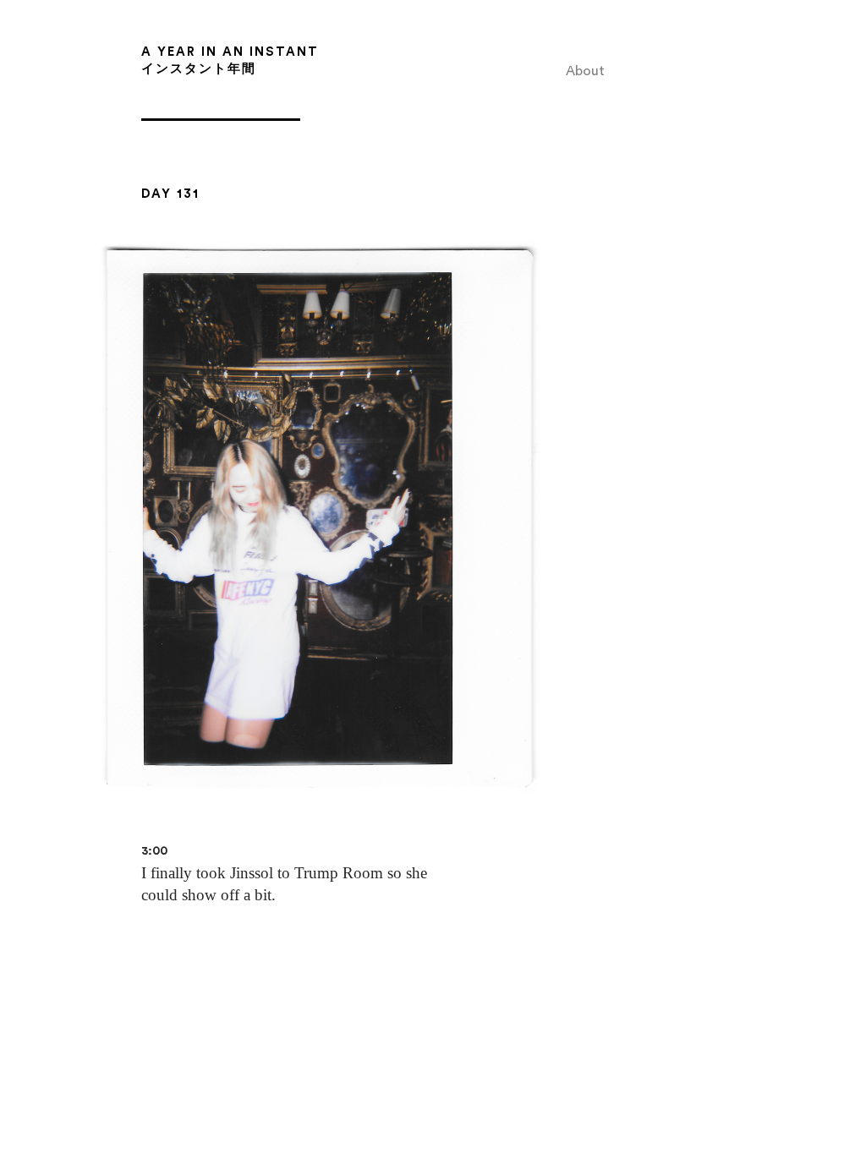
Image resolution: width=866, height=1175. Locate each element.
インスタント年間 (198, 69)
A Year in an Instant (230, 52)
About (585, 71)
